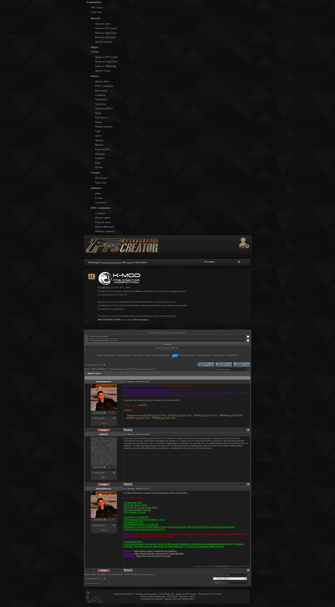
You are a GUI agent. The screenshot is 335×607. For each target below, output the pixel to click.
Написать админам (105, 231)
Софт (97, 131)
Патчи (98, 135)
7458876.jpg (158, 418)
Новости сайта (102, 23)
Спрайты (99, 158)
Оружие (99, 140)
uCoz (192, 596)
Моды (98, 113)
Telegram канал (103, 222)
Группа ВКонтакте (104, 226)
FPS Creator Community (153, 596)
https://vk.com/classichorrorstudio (153, 556)
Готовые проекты (116, 369)
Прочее (99, 167)
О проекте (100, 213)
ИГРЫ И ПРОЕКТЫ (99, 369)
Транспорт (100, 104)
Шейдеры (100, 153)
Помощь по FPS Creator (210, 594)
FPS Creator (97, 7)
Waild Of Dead (130, 369)
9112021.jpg (174, 415)
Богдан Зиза (188, 599)
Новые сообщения (106, 355)
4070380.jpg (149, 415)
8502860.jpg (132, 418)
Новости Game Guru (105, 32)
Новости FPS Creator (106, 28)
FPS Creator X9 (166, 594)
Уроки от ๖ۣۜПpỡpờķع (105, 66)
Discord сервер (102, 217)
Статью (99, 198)
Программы (101, 90)
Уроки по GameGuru (123, 594)
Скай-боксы (101, 117)
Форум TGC (232, 355)
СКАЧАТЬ (142, 405)
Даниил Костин (172, 599)
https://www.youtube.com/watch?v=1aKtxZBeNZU (156, 400)
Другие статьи (102, 70)
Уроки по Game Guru (106, 61)
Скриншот (100, 202)
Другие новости (103, 41)
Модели (99, 144)
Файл (98, 193)
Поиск (238, 262)
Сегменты (100, 95)
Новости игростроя (105, 37)
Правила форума (161, 355)
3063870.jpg (200, 415)
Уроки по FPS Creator (106, 57)
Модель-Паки (102, 81)
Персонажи (101, 99)
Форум (87, 369)
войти (130, 262)
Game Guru (96, 12)
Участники (138, 355)
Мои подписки (124, 355)
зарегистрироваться (111, 262)
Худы (97, 162)
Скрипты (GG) (102, 149)
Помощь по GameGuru (146, 594)
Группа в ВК (219, 355)
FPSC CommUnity (104, 86)
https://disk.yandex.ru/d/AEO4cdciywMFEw (155, 551)
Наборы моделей (104, 126)
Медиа (98, 122)
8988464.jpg (225, 415)
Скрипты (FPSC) (104, 108)
